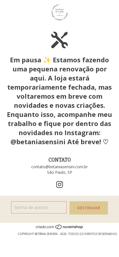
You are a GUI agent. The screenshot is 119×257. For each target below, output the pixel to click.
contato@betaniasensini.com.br (59, 166)
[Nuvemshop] (59, 228)
